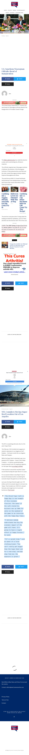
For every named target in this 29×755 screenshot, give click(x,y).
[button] (14, 372)
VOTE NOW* (15, 381)
